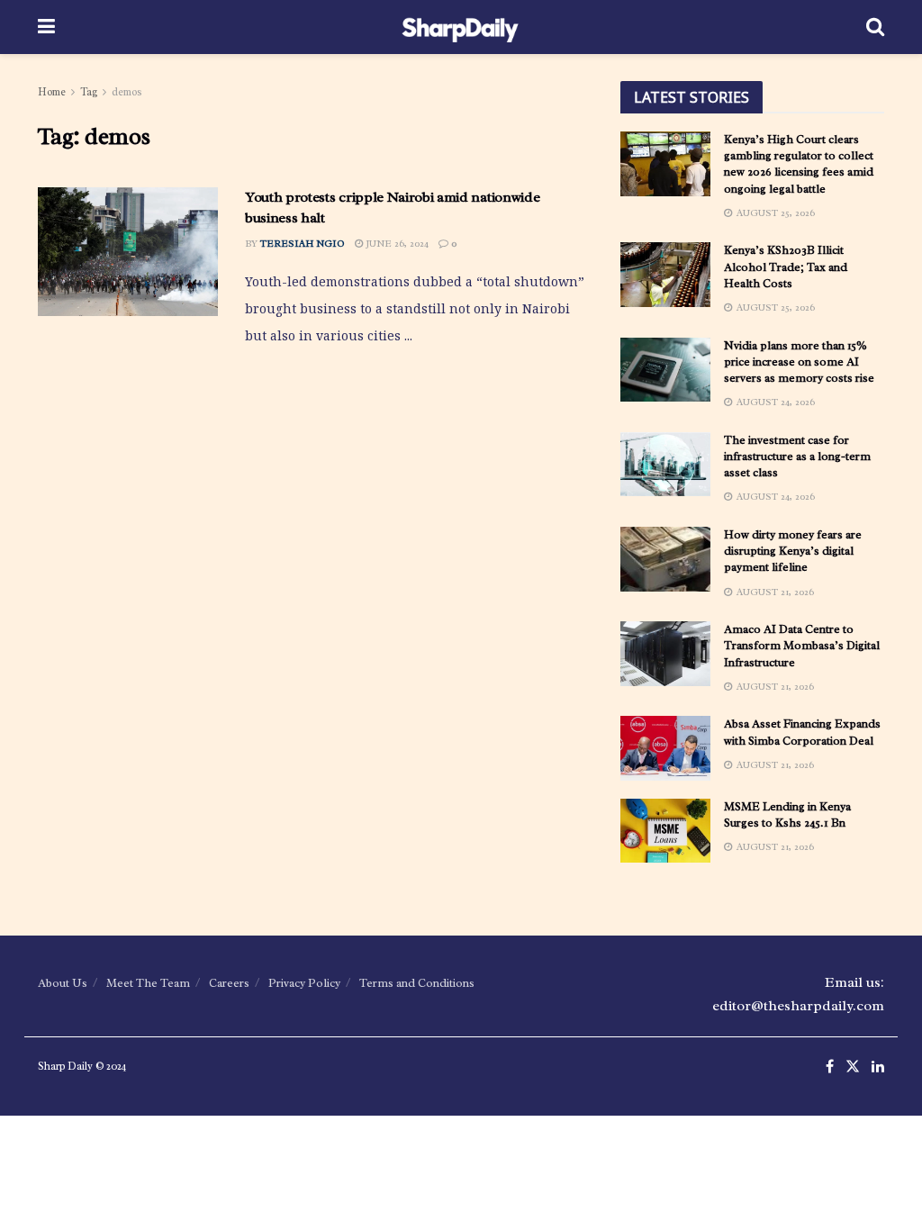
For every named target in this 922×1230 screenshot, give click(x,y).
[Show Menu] (46, 27)
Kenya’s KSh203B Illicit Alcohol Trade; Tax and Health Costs (785, 266)
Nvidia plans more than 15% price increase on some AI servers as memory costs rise (799, 361)
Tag (88, 92)
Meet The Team (148, 982)
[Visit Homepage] (460, 27)
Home (52, 92)
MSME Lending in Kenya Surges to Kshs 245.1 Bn (787, 814)
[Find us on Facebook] (830, 1067)
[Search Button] (875, 27)
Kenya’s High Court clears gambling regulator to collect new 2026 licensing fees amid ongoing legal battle (798, 163)
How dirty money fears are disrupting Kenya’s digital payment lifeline (793, 550)
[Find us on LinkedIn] (878, 1067)
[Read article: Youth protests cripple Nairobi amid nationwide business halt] (128, 251)
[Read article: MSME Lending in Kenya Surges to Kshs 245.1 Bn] (665, 831)
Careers (229, 982)
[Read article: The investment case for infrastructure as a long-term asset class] (665, 464)
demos (127, 92)
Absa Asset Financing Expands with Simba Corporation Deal (802, 731)
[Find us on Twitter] (852, 1067)
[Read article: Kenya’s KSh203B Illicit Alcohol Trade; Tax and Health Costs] (665, 274)
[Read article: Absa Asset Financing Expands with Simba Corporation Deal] (665, 748)
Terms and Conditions (417, 982)
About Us (62, 982)
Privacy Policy (304, 982)
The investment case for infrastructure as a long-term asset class (797, 456)
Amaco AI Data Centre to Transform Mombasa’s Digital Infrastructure (802, 645)
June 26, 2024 (396, 243)
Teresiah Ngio (302, 243)
